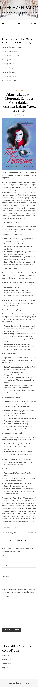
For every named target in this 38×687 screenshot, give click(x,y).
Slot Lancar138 (14, 80)
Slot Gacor (12, 72)
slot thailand (6, 664)
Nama (5, 555)
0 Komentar (32, 533)
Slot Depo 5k (13, 51)
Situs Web (5, 576)
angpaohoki (6, 668)
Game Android (19, 91)
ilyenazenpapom (11, 533)
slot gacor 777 (14, 68)
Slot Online (12, 59)
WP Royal (26, 683)
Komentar (5, 596)
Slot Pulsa (12, 76)
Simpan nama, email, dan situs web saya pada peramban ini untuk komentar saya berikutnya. (18, 590)
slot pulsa (5, 655)
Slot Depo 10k (14, 55)
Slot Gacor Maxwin (15, 47)
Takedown (6, 528)
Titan (14, 528)
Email (4, 566)
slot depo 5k (6, 659)
